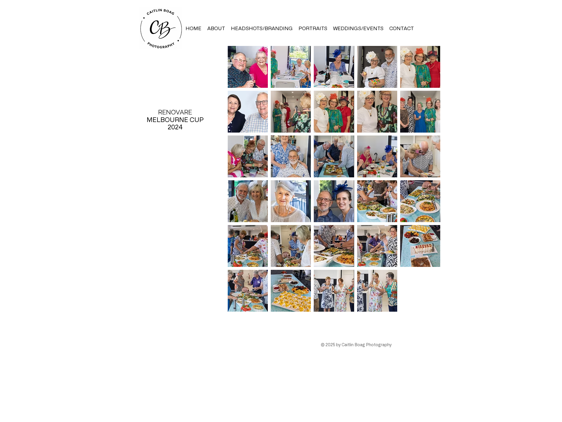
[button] (248, 67)
